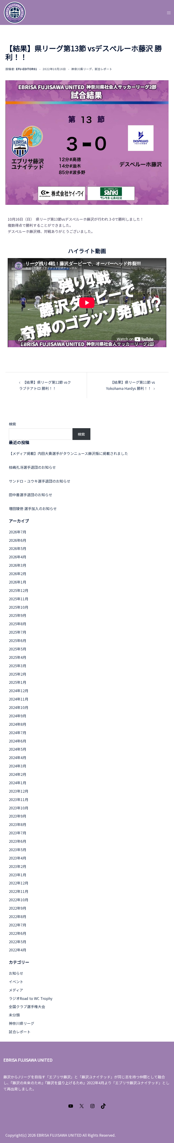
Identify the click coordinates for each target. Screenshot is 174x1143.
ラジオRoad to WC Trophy (30, 998)
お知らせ (16, 973)
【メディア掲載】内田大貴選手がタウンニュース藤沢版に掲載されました (68, 453)
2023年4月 (17, 858)
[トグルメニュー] (169, 13)
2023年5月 (17, 849)
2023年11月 (18, 799)
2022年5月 (17, 941)
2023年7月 (17, 832)
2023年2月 (17, 866)
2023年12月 (18, 791)
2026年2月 (17, 573)
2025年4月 (17, 657)
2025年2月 (17, 674)
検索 (12, 424)
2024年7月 (17, 732)
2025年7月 (17, 632)
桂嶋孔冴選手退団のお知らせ (32, 467)
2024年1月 (17, 782)
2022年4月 (17, 949)
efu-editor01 (26, 69)
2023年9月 (17, 816)
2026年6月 (17, 540)
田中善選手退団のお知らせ (30, 494)
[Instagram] (92, 1107)
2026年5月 (17, 548)
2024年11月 (18, 699)
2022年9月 (17, 908)
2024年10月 (18, 707)
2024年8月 (17, 724)
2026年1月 (17, 582)
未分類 (14, 1015)
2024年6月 (17, 741)
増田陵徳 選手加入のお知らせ (33, 508)
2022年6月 (17, 933)
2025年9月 (17, 615)
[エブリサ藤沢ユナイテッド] (14, 12)
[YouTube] (70, 1107)
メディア (16, 990)
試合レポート (103, 69)
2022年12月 (18, 883)
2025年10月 (18, 607)
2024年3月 (17, 766)
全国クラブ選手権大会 (27, 1006)
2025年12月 (18, 590)
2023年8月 (17, 824)
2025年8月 (17, 623)
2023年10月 (18, 808)
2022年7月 (17, 925)
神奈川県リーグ (81, 69)
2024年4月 (17, 757)
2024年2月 (17, 774)
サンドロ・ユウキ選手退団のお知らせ (39, 481)
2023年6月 (17, 841)
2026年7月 (17, 532)
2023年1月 (17, 874)
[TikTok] (103, 1107)
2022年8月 (17, 916)
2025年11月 (18, 598)
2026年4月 (17, 556)
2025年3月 (17, 665)
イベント (16, 981)
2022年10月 (18, 899)
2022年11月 (18, 891)
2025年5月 (17, 649)
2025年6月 (17, 640)
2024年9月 (17, 715)
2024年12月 (18, 690)
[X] (81, 1107)
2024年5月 (17, 749)
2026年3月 (17, 565)
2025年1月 (17, 682)
